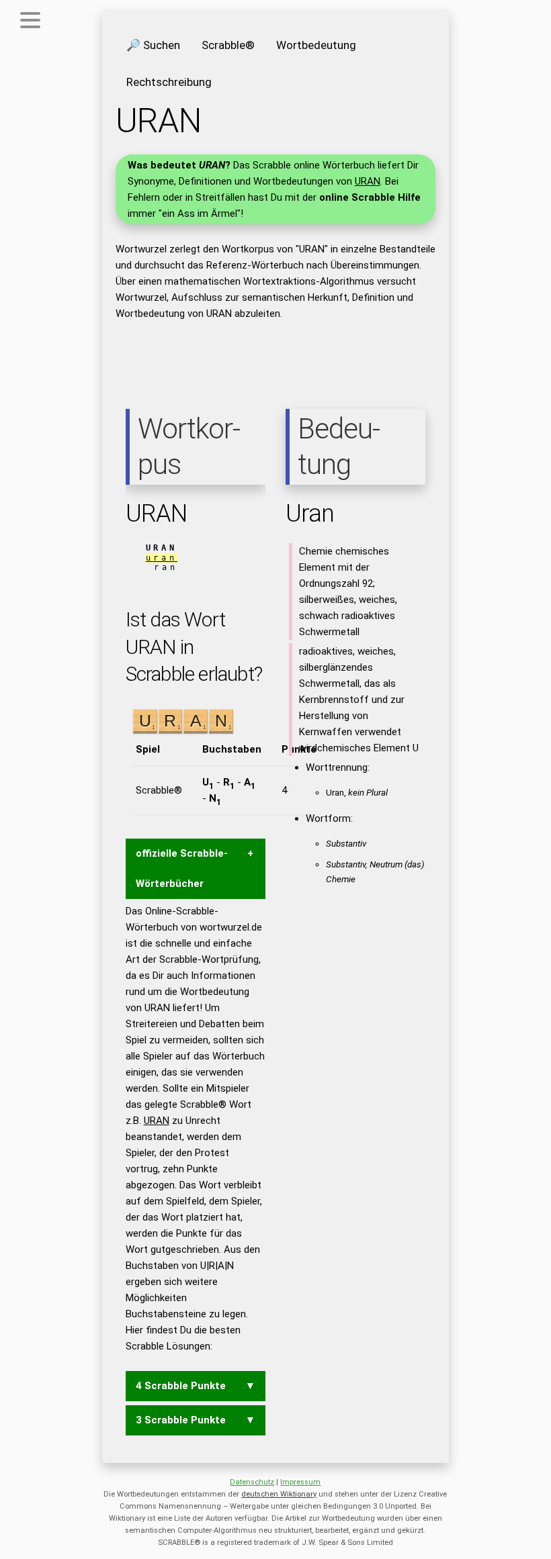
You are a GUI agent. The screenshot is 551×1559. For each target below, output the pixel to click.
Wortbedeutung (316, 45)
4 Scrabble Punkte (181, 1386)
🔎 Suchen (153, 45)
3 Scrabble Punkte (181, 1420)
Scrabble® (228, 45)
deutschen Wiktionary (278, 1494)
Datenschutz (252, 1482)
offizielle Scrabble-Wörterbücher (182, 868)
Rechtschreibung (169, 82)
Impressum (300, 1482)
